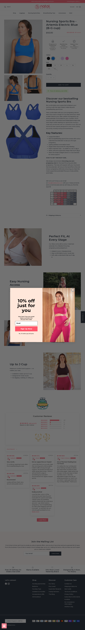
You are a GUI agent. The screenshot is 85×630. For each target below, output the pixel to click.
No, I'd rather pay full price (26, 333)
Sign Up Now (26, 329)
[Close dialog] (73, 290)
